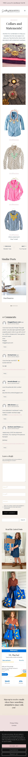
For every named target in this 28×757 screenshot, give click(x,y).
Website (5, 501)
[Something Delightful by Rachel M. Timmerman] (11, 11)
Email (5, 494)
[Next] (24, 283)
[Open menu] (24, 10)
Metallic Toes (7, 248)
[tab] (12, 305)
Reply (5, 346)
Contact (14, 725)
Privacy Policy (14, 723)
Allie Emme (12, 405)
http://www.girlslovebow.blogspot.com (13, 369)
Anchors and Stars (14, 427)
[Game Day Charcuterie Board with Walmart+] (14, 667)
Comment (5, 462)
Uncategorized (14, 20)
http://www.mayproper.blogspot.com (13, 443)
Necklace (16, 140)
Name (5, 487)
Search (23, 520)
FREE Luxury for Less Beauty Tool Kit (14, 3)
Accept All (14, 746)
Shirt (10, 140)
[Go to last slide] (3, 283)
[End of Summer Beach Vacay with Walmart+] (14, 628)
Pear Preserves (8, 298)
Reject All (14, 754)
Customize (14, 750)
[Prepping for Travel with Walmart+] (14, 589)
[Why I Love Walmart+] (14, 550)
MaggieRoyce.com (14, 322)
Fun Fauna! (22, 248)
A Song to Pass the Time (15, 414)
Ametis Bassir (12, 381)
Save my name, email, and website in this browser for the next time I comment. (14, 507)
